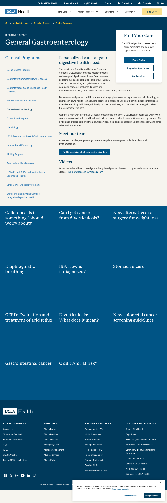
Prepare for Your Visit (94, 429)
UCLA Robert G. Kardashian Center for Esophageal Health (26, 174)
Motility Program (15, 154)
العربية (6, 449)
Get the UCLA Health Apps (15, 460)
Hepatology (12, 127)
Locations (109, 11)
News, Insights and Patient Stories (141, 439)
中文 (5, 444)
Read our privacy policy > (121, 489)
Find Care (62, 11)
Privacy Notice (62, 484)
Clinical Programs (64, 23)
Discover (129, 11)
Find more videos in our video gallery (85, 171)
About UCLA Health (134, 429)
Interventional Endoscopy (19, 145)
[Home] (6, 23)
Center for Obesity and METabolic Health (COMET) (27, 89)
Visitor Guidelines (93, 434)
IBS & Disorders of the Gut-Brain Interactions (29, 136)
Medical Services (20, 23)
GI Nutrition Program (17, 118)
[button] (48, 3)
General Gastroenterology (19, 109)
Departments (131, 434)
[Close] (161, 482)
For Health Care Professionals (139, 444)
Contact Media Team (135, 458)
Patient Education (93, 439)
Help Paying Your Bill (94, 449)
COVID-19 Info (91, 465)
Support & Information (95, 460)
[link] (5, 475)
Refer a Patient (71, 3)
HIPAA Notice (46, 484)
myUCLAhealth (91, 3)
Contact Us (127, 3)
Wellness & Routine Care (96, 470)
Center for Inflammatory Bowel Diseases (27, 78)
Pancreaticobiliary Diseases (20, 163)
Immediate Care (51, 439)
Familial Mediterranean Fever (21, 100)
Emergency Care (51, 444)
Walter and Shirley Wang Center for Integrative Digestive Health (24, 195)
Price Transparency (93, 454)
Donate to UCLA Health (136, 463)
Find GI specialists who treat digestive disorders (85, 152)
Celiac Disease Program (18, 69)
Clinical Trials (50, 460)
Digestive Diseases (42, 23)
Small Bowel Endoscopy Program (23, 184)
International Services (13, 439)
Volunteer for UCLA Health (138, 473)
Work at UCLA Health (135, 468)
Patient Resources (85, 11)
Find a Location (51, 434)
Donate (108, 3)
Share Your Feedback (12, 434)
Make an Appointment (54, 449)
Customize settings (130, 495)
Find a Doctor (152, 11)
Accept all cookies (152, 495)
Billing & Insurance (93, 444)
